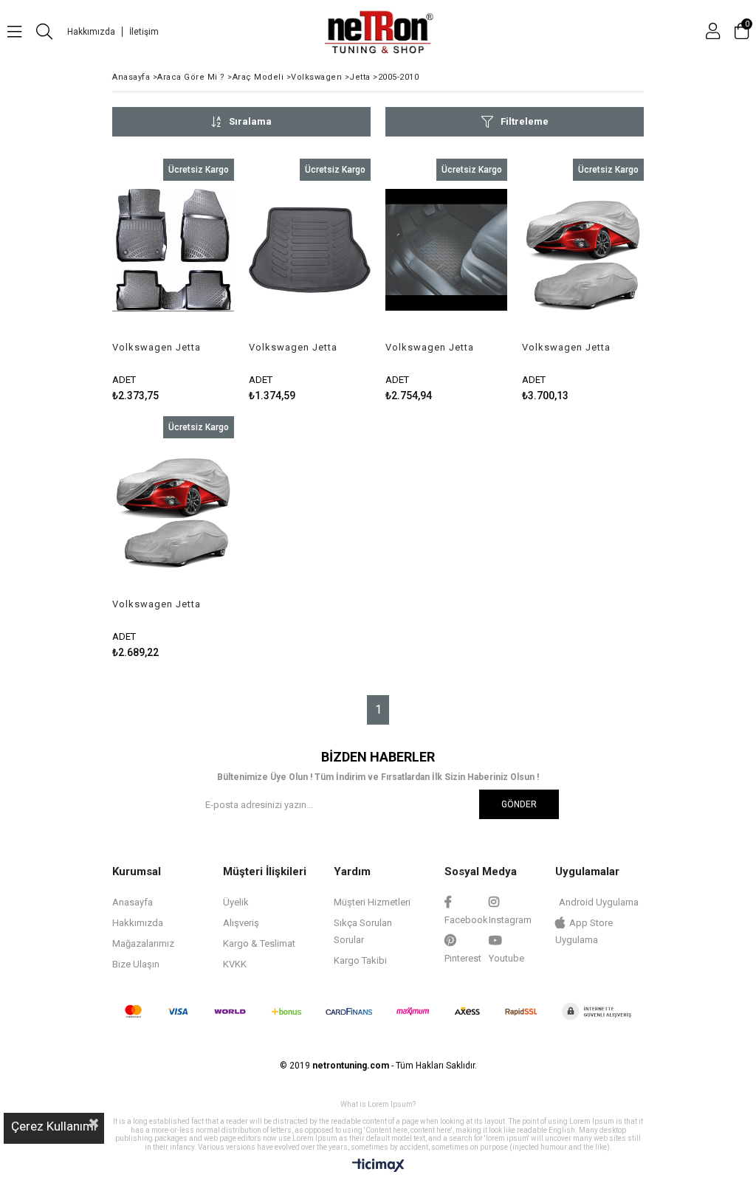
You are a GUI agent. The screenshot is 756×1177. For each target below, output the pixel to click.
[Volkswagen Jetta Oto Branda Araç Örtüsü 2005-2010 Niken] (583, 250)
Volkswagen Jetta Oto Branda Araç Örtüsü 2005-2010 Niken (566, 347)
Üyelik (236, 902)
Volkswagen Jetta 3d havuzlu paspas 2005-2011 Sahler (431, 347)
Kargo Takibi (360, 960)
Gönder (519, 804)
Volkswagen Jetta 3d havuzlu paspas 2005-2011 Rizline (158, 347)
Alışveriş (241, 922)
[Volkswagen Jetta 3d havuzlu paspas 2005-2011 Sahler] (446, 250)
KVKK (235, 964)
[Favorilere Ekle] (173, 280)
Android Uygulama (599, 902)
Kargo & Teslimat (259, 943)
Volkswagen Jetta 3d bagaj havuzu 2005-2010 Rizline (293, 347)
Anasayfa (132, 902)
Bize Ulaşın (135, 964)
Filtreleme (525, 121)
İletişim (144, 32)
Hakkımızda (91, 32)
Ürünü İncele (197, 280)
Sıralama (250, 121)
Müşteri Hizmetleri (372, 902)
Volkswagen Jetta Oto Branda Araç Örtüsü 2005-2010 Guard (156, 604)
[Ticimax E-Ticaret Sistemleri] (378, 1166)
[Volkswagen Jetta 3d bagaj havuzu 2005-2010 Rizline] (310, 250)
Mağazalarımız (143, 943)
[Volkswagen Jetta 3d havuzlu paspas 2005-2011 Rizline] (173, 250)
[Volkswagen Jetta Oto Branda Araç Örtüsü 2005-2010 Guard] (173, 507)
